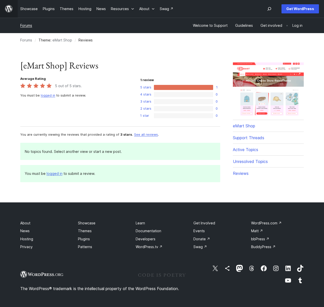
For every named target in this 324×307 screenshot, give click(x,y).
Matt (257, 231)
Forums (26, 25)
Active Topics (245, 149)
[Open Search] (269, 9)
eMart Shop (62, 40)
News (25, 231)
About (25, 223)
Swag (200, 247)
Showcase (86, 223)
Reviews (241, 173)
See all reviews (146, 134)
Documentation (148, 231)
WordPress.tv (149, 247)
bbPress (260, 239)
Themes (85, 231)
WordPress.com (266, 223)
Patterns (85, 247)
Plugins (84, 239)
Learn (140, 223)
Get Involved (204, 223)
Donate (201, 239)
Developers (145, 239)
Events (199, 231)
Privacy (26, 247)
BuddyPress (263, 247)
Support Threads (248, 137)
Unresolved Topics (250, 161)
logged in (48, 95)
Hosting (26, 239)
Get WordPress (300, 9)
